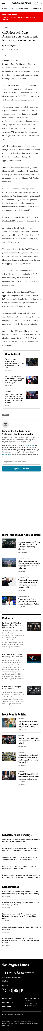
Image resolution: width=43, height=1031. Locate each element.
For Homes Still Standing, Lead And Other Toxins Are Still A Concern (12, 625)
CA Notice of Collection (13, 1023)
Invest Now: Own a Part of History (32, 1005)
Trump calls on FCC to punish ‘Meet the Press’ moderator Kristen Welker (28, 601)
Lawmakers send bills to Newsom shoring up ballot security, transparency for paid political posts (19, 916)
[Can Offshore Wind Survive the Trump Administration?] (34, 658)
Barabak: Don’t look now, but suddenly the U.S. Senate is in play (29, 741)
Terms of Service (28, 445)
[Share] (4, 55)
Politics (4, 8)
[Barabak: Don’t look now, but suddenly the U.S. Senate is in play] (9, 739)
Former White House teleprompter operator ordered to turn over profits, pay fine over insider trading (20, 940)
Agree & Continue (21, 469)
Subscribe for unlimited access (12, 977)
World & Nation (23, 558)
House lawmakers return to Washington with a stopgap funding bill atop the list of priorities (29, 565)
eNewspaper (7, 998)
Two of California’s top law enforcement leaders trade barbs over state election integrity (29, 778)
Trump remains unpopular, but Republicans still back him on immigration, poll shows (14, 363)
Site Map (5, 981)
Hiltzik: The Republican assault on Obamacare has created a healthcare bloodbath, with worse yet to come (14, 399)
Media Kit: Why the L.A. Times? (32, 999)
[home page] (21, 3)
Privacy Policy (6, 454)
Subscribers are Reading (16, 834)
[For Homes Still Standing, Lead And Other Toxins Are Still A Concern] (34, 626)
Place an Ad (6, 1006)
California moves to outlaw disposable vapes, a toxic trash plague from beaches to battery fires (29, 759)
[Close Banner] (41, 14)
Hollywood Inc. (23, 596)
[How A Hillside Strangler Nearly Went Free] (34, 690)
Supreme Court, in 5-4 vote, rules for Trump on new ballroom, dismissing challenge (29, 546)
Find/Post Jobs (8, 1002)
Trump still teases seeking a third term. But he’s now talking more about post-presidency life (28, 584)
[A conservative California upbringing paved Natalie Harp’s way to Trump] (9, 722)
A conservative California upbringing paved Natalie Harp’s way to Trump (28, 724)
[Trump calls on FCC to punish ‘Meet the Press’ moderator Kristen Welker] (9, 600)
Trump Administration (20, 8)
